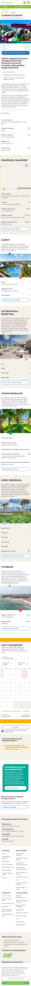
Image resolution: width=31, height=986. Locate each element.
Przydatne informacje (22, 877)
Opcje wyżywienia (21, 925)
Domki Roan (5, 906)
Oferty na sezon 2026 (8, 903)
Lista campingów (6, 870)
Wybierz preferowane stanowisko (22, 901)
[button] (15, 657)
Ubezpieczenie (20, 910)
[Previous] (2, 32)
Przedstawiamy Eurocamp (6, 857)
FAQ (17, 880)
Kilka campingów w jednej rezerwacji (7, 910)
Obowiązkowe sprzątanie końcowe (21, 863)
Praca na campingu (7, 864)
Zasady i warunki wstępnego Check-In (22, 868)
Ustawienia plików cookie (15, 978)
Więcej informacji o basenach (11, 300)
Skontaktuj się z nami (12, 788)
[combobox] (8, 663)
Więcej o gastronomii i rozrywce (12, 382)
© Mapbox (19, 188)
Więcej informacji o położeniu (11, 229)
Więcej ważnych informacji (10, 469)
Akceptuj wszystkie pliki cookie (15, 983)
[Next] (29, 32)
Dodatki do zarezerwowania (20, 896)
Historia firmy (5, 861)
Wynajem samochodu (22, 913)
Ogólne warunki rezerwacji (20, 854)
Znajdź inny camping (9, 807)
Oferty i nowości (6, 896)
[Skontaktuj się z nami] (16, 7)
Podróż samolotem (21, 916)
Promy (17, 919)
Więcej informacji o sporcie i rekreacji (14, 556)
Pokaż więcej (5, 113)
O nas (3, 853)
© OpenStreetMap (26, 188)
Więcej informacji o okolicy (10, 628)
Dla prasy (4, 878)
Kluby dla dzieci (20, 922)
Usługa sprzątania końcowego (21, 906)
